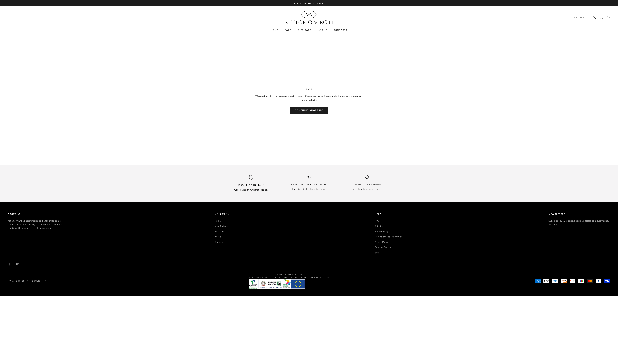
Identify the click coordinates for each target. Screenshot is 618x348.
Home (275, 30)
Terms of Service (383, 247)
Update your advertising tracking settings (303, 278)
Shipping (379, 226)
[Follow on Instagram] (17, 264)
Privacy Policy (381, 242)
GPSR (377, 252)
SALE (288, 30)
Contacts (340, 30)
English (579, 17)
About (322, 30)
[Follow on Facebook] (9, 264)
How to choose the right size (389, 236)
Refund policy (381, 231)
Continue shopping (309, 110)
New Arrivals (221, 226)
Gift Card (305, 30)
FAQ (377, 220)
